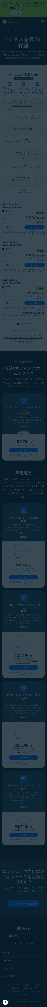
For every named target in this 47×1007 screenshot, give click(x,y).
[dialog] (23, 503)
